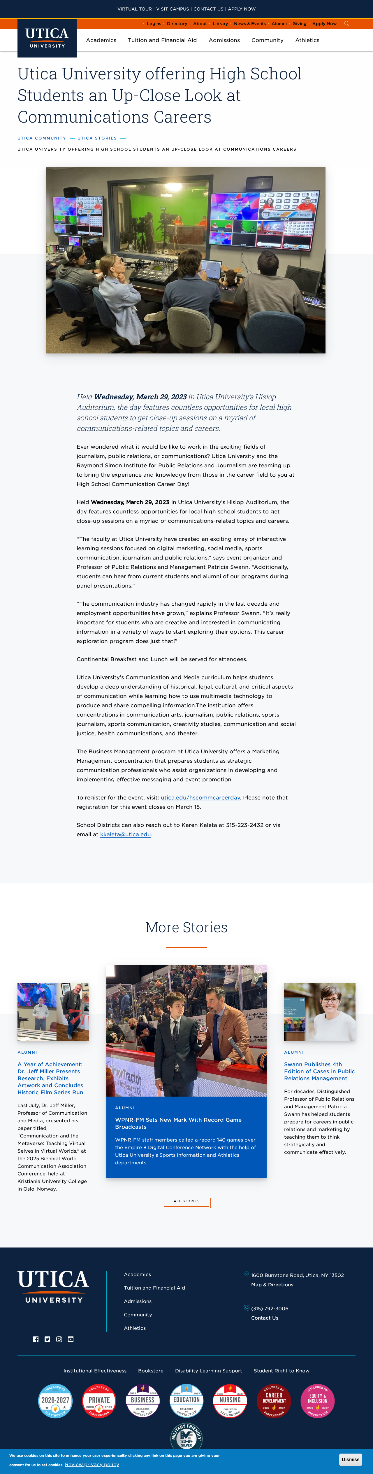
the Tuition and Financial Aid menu (162, 48)
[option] (36, 1339)
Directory (177, 23)
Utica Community (41, 138)
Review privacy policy (92, 1464)
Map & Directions (272, 1284)
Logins (154, 23)
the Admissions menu (224, 48)
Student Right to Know (281, 1371)
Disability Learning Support (208, 1371)
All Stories (187, 1201)
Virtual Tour (134, 8)
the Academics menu (101, 48)
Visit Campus (172, 8)
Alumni (279, 23)
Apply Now (242, 8)
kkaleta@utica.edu (125, 834)
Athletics (307, 40)
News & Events (250, 23)
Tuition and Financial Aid (162, 40)
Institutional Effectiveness (95, 1371)
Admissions (224, 40)
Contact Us (208, 8)
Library (220, 23)
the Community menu (267, 48)
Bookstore (150, 1371)
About (200, 23)
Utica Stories (97, 138)
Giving (300, 23)
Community (267, 40)
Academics (101, 40)
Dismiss (351, 1459)
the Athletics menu (307, 48)
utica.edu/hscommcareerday (200, 798)
